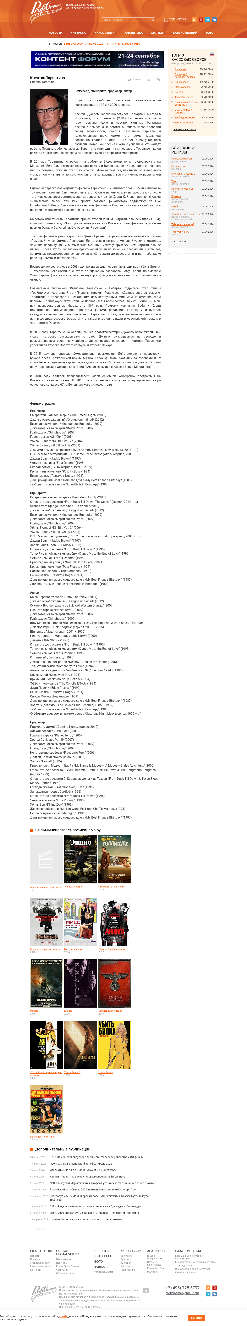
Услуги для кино (184, 1265)
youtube (201, 20)
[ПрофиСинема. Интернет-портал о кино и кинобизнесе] (46, 8)
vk (214, 20)
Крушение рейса (184, 122)
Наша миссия (63, 1259)
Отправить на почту (158, 79)
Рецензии (152, 1271)
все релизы (179, 241)
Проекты (35, 1259)
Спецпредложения (40, 1263)
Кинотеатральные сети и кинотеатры (195, 1262)
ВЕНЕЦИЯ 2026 (73, 43)
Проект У (176, 196)
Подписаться (177, 19)
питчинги (112, 43)
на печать (149, 79)
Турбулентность (180, 232)
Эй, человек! (181, 82)
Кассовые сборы (156, 1268)
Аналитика (134, 33)
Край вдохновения (185, 117)
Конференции (127, 1269)
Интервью (78, 33)
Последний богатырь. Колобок (185, 75)
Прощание (180, 69)
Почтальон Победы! (182, 158)
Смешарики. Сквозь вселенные (186, 103)
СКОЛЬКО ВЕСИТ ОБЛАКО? (184, 111)
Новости (55, 33)
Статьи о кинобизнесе (154, 1263)
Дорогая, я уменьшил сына (186, 214)
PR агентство (41, 1251)
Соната (179, 92)
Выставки (125, 1263)
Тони (174, 181)
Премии (124, 1259)
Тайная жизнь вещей (182, 224)
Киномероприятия (185, 1272)
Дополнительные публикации (63, 1149)
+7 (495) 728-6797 (183, 1287)
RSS (194, 20)
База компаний (185, 33)
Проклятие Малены (182, 188)
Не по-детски (178, 166)
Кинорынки (126, 1266)
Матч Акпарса (182, 87)
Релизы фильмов (103, 1272)
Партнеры (61, 1263)
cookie (63, 1316)
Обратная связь (65, 1273)
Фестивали (126, 1256)
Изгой (174, 206)
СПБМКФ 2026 (94, 43)
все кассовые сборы (184, 129)
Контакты (35, 1269)
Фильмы (157, 33)
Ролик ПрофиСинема (68, 1266)
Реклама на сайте (40, 1266)
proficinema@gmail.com (182, 1293)
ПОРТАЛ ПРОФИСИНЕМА (67, 1252)
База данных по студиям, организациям (189, 1257)
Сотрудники (62, 1269)
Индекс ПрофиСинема (155, 1257)
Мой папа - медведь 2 (183, 173)
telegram (208, 20)
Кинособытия (105, 33)
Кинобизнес (131, 43)
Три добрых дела (184, 97)
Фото (209, 33)
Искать (153, 19)
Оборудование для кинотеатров (193, 1269)
